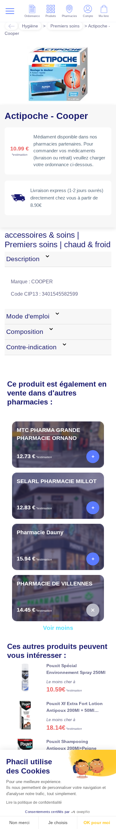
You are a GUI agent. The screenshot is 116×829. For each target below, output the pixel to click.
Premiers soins (64, 25)
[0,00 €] (92, 610)
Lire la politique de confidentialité (34, 802)
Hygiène (30, 25)
